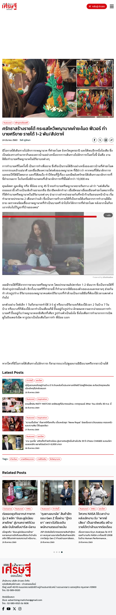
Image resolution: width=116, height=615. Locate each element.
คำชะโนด (13, 459)
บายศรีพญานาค (27, 459)
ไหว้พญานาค (55, 459)
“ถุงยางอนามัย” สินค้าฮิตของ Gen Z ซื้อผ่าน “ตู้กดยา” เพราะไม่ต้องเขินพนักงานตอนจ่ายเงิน (56, 520)
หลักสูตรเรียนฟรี (21, 122)
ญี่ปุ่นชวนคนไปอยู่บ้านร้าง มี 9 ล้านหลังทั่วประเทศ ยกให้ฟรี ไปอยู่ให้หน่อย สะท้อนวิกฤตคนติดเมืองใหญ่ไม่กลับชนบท (67, 386)
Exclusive (8, 508)
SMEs (28, 508)
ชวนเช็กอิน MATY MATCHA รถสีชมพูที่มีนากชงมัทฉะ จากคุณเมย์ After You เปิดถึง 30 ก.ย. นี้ (68, 403)
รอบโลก (39, 380)
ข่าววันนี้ (29, 380)
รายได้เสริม (41, 459)
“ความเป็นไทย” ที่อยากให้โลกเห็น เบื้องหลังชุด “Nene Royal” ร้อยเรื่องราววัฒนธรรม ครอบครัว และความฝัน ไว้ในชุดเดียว (68, 424)
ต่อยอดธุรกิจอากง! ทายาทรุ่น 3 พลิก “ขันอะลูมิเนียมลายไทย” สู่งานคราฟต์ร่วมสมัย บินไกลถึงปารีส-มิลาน (19, 520)
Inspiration (42, 399)
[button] (54, 552)
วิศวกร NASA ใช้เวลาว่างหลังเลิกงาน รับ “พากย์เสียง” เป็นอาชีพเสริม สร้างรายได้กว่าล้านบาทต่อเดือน (95, 520)
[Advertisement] (59, 35)
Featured (7, 122)
